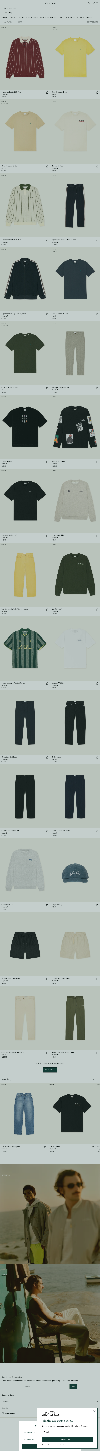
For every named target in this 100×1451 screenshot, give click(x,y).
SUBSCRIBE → (67, 1440)
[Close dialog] (94, 1411)
